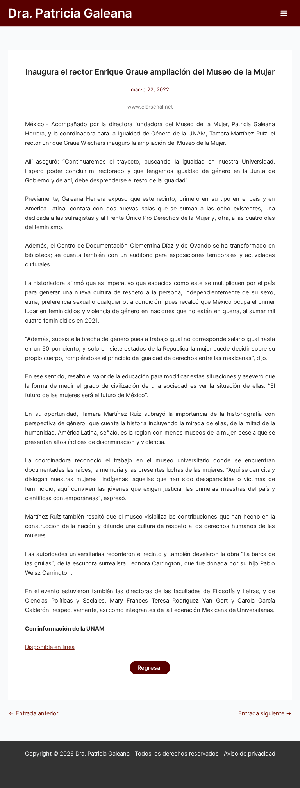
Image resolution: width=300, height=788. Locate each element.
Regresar (150, 667)
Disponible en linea (50, 647)
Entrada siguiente (264, 714)
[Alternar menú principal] (284, 13)
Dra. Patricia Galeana (70, 13)
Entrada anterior (33, 714)
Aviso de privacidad (249, 753)
